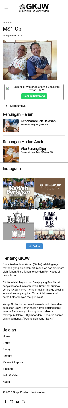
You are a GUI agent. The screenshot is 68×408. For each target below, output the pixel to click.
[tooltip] (5, 401)
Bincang (8, 369)
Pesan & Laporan (13, 362)
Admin (8, 22)
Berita (6, 343)
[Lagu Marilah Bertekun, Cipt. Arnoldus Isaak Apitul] (18, 193)
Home (6, 336)
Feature (7, 356)
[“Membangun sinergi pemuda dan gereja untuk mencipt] (49, 224)
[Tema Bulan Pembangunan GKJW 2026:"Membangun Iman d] (18, 224)
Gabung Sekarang (34, 96)
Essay (7, 349)
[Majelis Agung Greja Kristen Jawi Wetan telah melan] (49, 193)
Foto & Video (11, 375)
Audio (6, 382)
